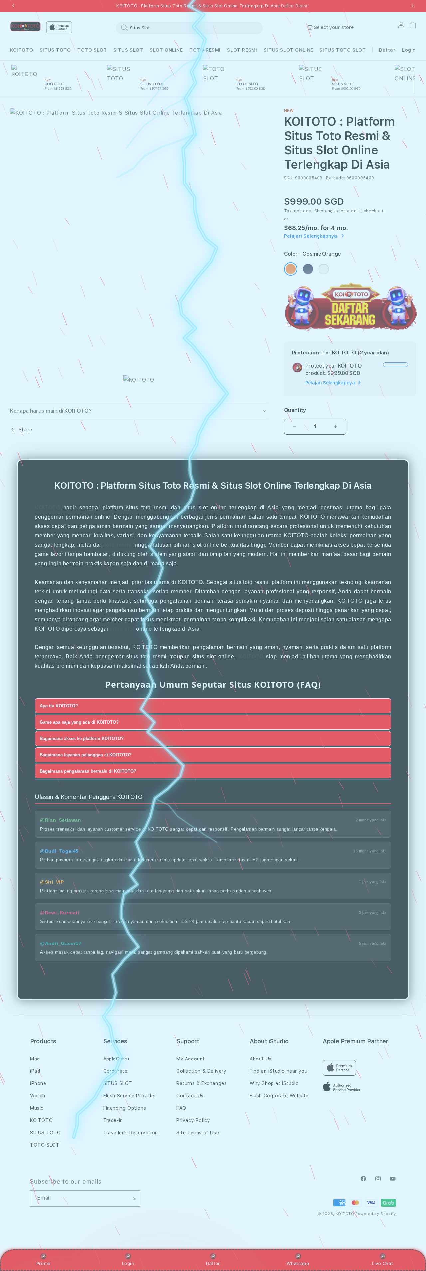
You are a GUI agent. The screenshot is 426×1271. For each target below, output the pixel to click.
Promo (43, 1263)
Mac (35, 1058)
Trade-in (113, 1120)
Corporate (115, 1071)
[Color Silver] (324, 269)
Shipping (323, 211)
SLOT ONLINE (166, 50)
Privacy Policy (193, 1120)
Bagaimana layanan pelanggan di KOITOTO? (86, 754)
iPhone (38, 1083)
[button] (21, 50)
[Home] (25, 26)
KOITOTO (21, 50)
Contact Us (190, 1095)
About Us (261, 1058)
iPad (35, 1071)
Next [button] (412, 6)
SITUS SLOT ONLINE (288, 50)
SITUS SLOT (128, 50)
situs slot (122, 629)
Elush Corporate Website (279, 1095)
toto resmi (118, 545)
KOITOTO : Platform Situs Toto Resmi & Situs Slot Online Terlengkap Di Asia (213, 6)
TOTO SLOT (92, 50)
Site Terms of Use (197, 1132)
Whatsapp (298, 1263)
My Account (190, 1058)
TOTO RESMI (205, 50)
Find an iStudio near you (278, 1071)
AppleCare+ (116, 1058)
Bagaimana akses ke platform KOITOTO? (82, 738)
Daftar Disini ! (295, 6)
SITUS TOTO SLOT (343, 50)
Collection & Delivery (201, 1071)
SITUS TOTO (55, 50)
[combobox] (189, 28)
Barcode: (335, 178)
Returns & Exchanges (201, 1083)
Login (128, 1263)
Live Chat (382, 1263)
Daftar (213, 1263)
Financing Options (124, 1108)
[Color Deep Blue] (308, 269)
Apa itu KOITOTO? (59, 705)
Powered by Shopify (375, 1214)
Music (37, 1108)
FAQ (181, 1108)
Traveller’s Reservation (130, 1132)
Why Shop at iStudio (274, 1083)
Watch (37, 1095)
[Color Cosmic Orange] (290, 269)
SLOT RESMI (242, 50)
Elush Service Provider (129, 1095)
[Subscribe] (132, 1198)
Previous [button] (13, 6)
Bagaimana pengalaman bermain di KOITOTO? (88, 770)
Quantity (295, 410)
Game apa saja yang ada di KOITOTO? (79, 721)
